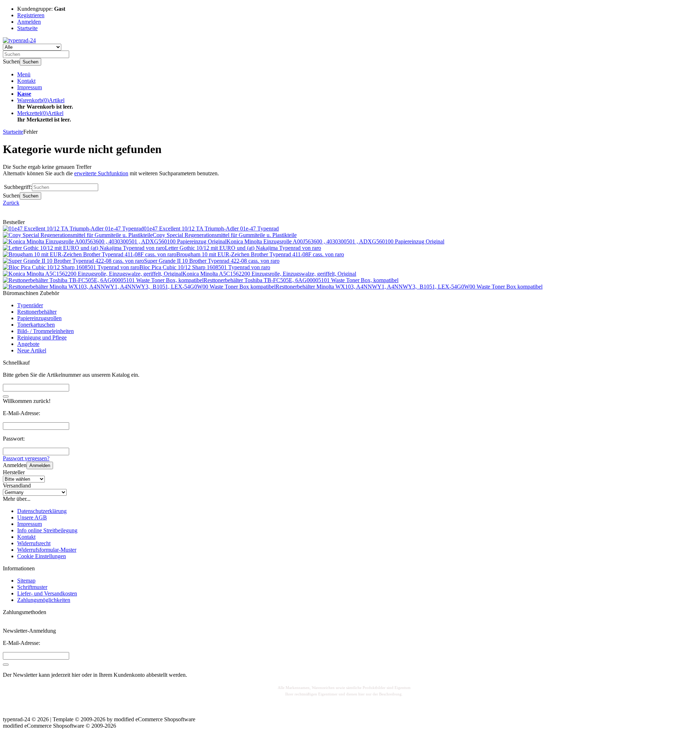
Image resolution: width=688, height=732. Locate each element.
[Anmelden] (6, 665)
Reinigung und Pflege (42, 337)
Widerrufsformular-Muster (46, 550)
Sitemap (26, 580)
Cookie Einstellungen (41, 556)
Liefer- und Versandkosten (47, 593)
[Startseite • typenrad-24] (19, 40)
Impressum (29, 87)
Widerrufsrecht (34, 543)
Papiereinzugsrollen (39, 318)
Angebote (28, 344)
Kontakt (26, 81)
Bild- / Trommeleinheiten (45, 331)
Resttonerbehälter (37, 312)
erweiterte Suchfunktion (101, 173)
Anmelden (39, 465)
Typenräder (30, 305)
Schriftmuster (32, 587)
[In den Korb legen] (6, 396)
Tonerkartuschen (36, 325)
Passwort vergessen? (26, 458)
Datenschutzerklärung (42, 511)
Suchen (30, 62)
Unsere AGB (32, 517)
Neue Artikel (31, 350)
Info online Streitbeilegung (47, 530)
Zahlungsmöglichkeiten (43, 600)
